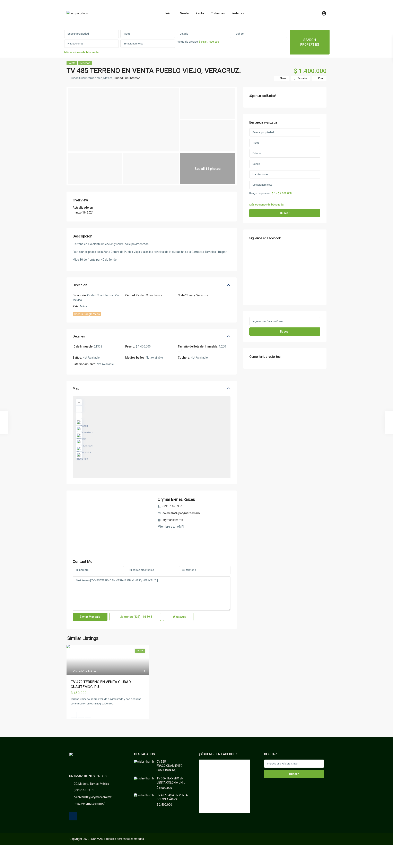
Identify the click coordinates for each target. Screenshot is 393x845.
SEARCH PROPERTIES (309, 42)
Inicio (169, 13)
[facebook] (73, 816)
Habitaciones (75, 43)
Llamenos (136, 616)
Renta (199, 13)
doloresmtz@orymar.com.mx (181, 513)
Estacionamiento (133, 43)
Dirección (80, 285)
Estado (184, 33)
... (113, 703)
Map (76, 388)
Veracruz (202, 295)
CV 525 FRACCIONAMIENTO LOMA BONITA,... (170, 766)
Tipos (127, 33)
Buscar (285, 213)
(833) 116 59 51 (173, 506)
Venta (184, 13)
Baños (240, 33)
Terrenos (85, 63)
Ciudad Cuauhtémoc (127, 78)
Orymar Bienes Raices (176, 499)
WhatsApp (179, 616)
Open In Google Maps (87, 314)
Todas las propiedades (227, 13)
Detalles (79, 336)
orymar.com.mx (173, 519)
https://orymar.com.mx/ (89, 803)
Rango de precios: (187, 41)
